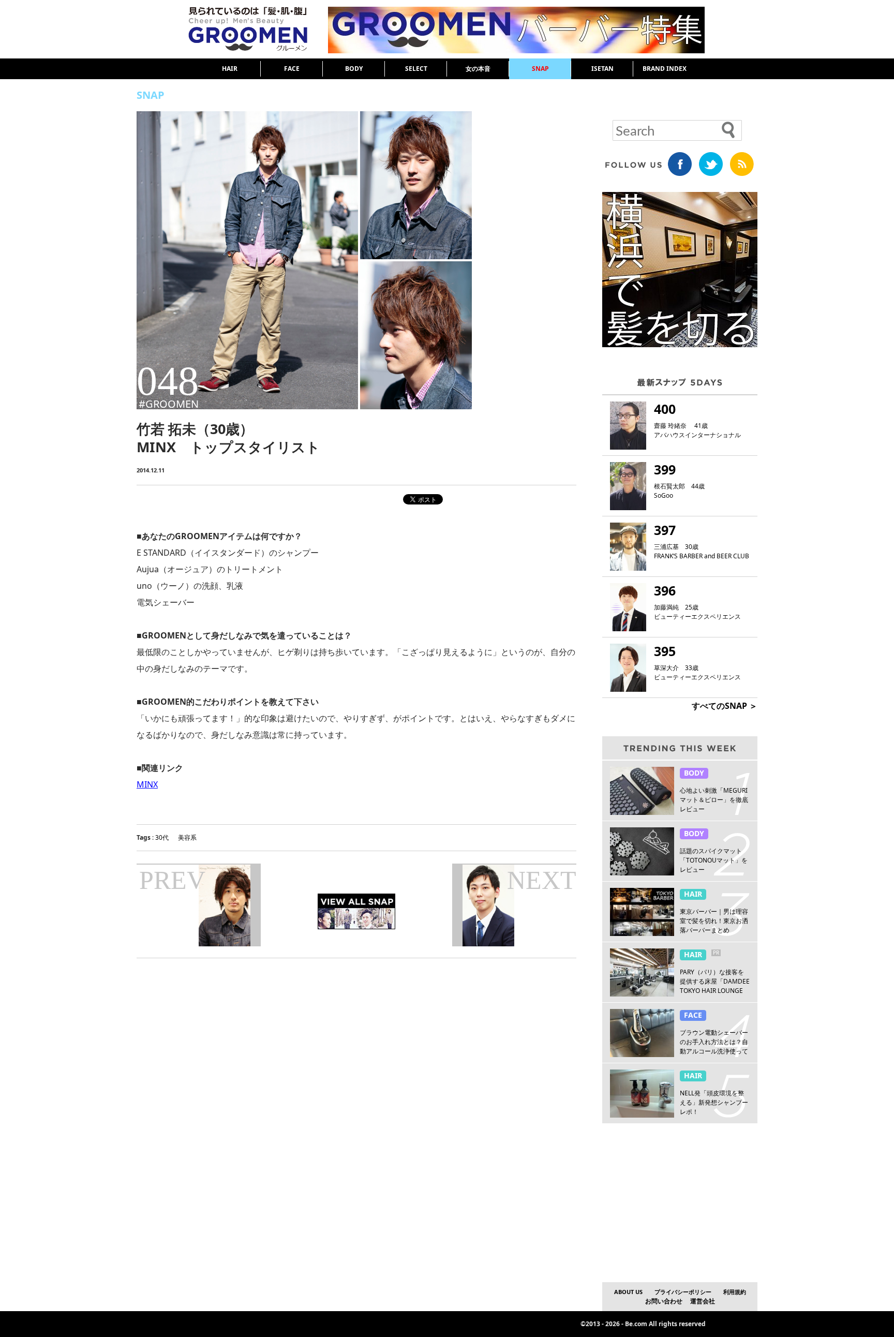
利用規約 (734, 1292)
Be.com (636, 1323)
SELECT (416, 68)
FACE (292, 68)
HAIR (229, 68)
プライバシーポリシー (682, 1292)
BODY (354, 68)
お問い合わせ (663, 1301)
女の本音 (478, 68)
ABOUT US (628, 1292)
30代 (162, 837)
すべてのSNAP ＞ (724, 705)
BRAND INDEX (665, 68)
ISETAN (602, 68)
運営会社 (702, 1301)
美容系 (187, 837)
